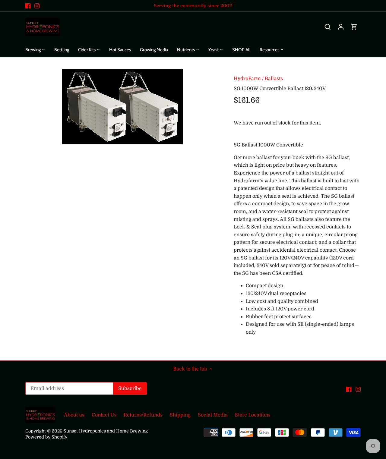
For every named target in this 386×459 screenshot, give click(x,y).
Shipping (180, 415)
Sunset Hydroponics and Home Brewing (106, 431)
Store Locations (253, 415)
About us (74, 415)
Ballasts (274, 78)
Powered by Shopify (46, 437)
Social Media (213, 415)
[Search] (327, 27)
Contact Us (104, 415)
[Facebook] (27, 5)
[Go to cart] (354, 27)
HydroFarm (247, 78)
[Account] (340, 27)
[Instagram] (37, 5)
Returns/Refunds (143, 415)
